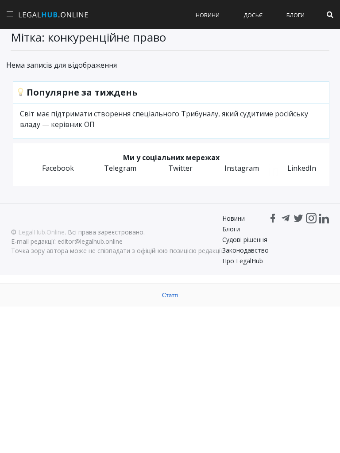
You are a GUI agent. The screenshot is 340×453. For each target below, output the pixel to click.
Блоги (295, 15)
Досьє (253, 15)
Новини (208, 15)
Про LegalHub (242, 261)
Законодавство (245, 250)
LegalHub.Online (41, 232)
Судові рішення (244, 239)
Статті (170, 295)
